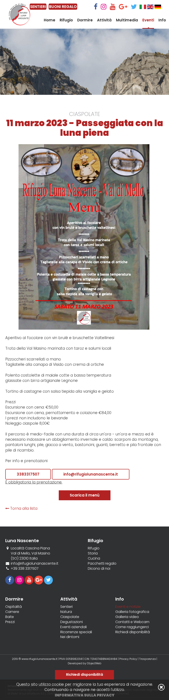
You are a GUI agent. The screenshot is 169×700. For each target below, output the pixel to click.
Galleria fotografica (132, 611)
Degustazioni (71, 622)
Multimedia (127, 20)
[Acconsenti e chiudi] (161, 687)
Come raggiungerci (132, 627)
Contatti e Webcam (132, 622)
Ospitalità (13, 606)
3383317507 (28, 474)
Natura (66, 611)
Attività (104, 20)
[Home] (19, 14)
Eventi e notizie (128, 606)
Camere (12, 611)
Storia (93, 553)
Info (162, 20)
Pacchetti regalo (102, 563)
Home (49, 20)
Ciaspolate (69, 616)
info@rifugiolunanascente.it (90, 474)
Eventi (148, 20)
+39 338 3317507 (25, 568)
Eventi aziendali (73, 627)
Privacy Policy (128, 659)
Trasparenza (147, 659)
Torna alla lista (23, 508)
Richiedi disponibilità (132, 632)
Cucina (94, 558)
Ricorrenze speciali (76, 632)
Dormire (85, 20)
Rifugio (66, 20)
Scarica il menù (84, 495)
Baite (9, 616)
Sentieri (66, 606)
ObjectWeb (94, 663)
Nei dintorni (69, 637)
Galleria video (127, 616)
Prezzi (10, 622)
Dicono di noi (99, 568)
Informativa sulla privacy (84, 695)
